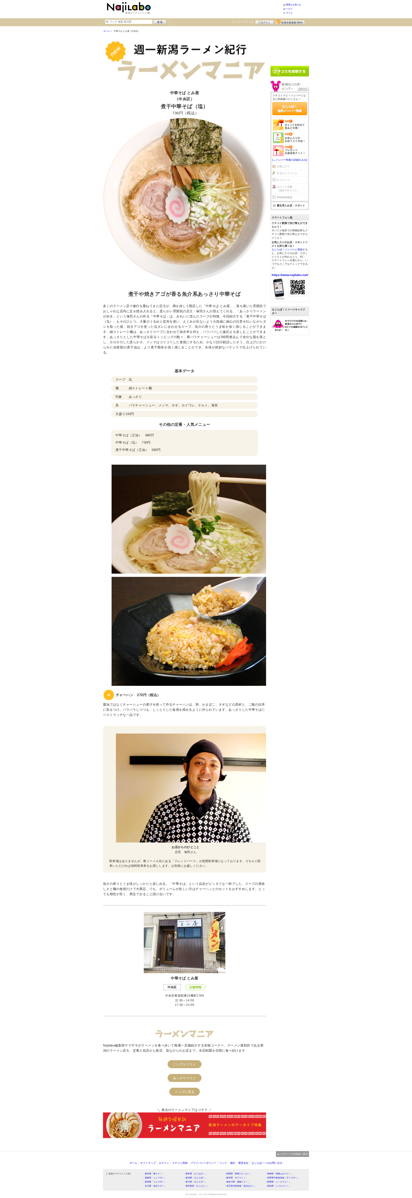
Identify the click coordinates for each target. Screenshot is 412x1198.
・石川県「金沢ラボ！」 (154, 1186)
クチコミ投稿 (180, 1162)
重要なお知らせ (293, 4)
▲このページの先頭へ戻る (292, 1153)
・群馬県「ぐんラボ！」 (154, 1182)
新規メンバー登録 (290, 22)
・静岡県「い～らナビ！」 (278, 1182)
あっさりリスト (184, 1078)
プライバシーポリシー (203, 1162)
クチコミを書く (289, 71)
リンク (223, 1162)
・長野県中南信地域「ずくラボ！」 (282, 1178)
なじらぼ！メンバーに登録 (287, 249)
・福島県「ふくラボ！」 (154, 1178)
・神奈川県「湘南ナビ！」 (237, 1182)
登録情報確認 (284, 197)
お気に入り (283, 166)
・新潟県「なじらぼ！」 (195, 1178)
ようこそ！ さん (242, 21)
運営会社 (243, 1162)
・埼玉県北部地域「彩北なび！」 (240, 1186)
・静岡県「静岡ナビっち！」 (238, 1173)
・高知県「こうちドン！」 (278, 1186)
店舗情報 (195, 987)
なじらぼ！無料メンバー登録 (290, 108)
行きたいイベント (287, 173)
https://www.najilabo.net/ (290, 275)
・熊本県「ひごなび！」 (195, 1173)
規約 (232, 1162)
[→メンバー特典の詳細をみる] (289, 159)
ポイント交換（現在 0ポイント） (288, 188)
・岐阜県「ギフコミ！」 (236, 1178)
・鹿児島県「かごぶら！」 (196, 1186)
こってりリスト (184, 1064)
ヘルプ (289, 9)
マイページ (283, 180)
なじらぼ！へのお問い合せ (266, 1162)
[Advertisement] (217, 8)
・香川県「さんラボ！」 (195, 1182)
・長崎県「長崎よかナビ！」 (279, 1173)
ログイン (264, 22)
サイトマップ (148, 1162)
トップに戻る (184, 1092)
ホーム (289, 13)
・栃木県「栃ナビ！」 (153, 1173)
